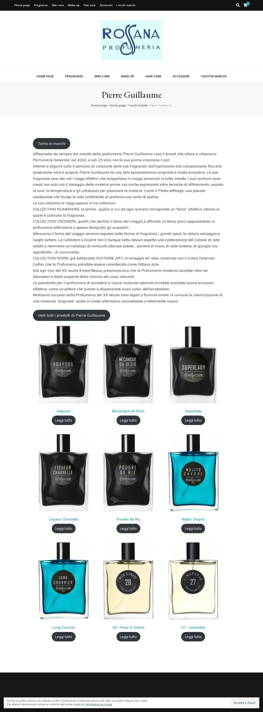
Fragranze (41, 5)
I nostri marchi (126, 5)
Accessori (106, 5)
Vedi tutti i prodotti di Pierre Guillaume (71, 315)
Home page (22, 5)
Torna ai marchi (51, 143)
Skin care (58, 5)
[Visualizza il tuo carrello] (245, 5)
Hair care (90, 5)
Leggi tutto (63, 420)
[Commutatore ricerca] (238, 5)
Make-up (74, 5)
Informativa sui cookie (99, 704)
